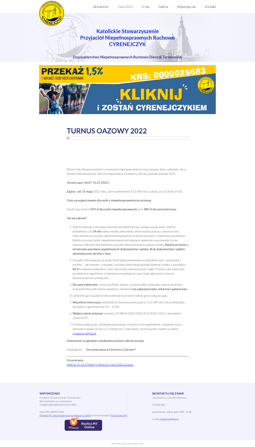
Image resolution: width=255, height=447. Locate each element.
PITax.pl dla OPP (119, 415)
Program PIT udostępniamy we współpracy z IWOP (65, 415)
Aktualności (101, 7)
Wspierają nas (186, 7)
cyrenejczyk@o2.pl (84, 333)
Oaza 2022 (125, 7)
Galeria (163, 7)
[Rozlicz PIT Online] (83, 429)
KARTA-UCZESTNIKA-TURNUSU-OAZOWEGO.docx (100, 364)
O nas (145, 7)
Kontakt (210, 7)
